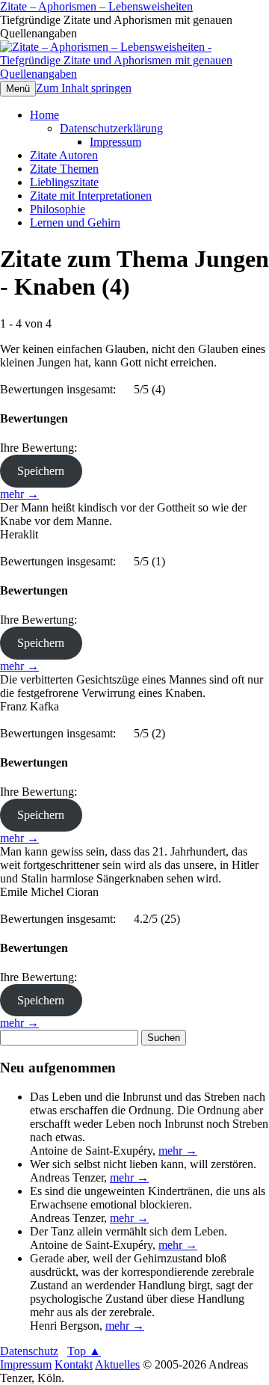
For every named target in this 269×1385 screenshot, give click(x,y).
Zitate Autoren (64, 155)
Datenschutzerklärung (111, 128)
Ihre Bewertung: (41, 447)
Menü (18, 88)
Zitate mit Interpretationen (91, 195)
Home (44, 114)
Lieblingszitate (64, 182)
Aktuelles (117, 1364)
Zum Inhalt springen (84, 88)
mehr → (19, 494)
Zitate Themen (64, 168)
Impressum (115, 141)
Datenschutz (29, 1351)
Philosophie (57, 209)
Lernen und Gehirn (75, 222)
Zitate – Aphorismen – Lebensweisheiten (96, 6)
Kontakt (74, 1364)
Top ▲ (84, 1351)
